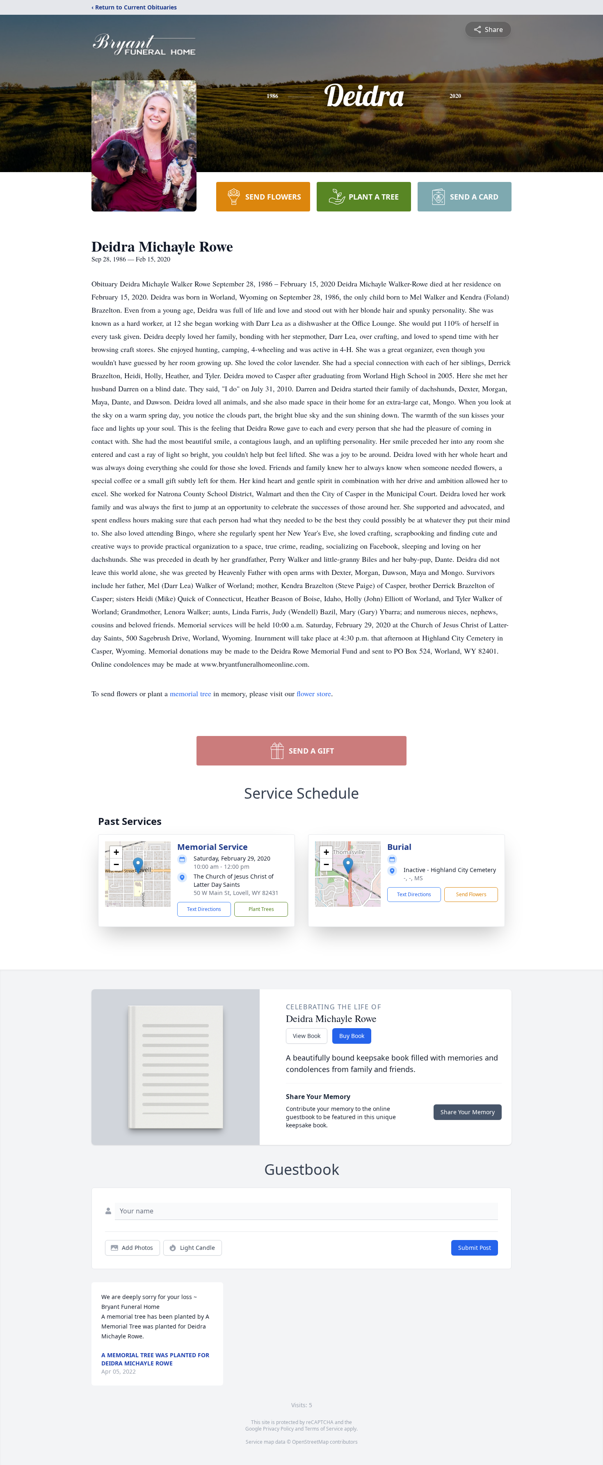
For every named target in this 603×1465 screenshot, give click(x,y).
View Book (306, 1036)
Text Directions (204, 909)
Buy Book (351, 1036)
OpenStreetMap (310, 1441)
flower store (314, 693)
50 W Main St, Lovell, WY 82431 (236, 893)
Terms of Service (324, 1428)
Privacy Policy (278, 1428)
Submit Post (474, 1247)
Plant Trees (261, 909)
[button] (138, 865)
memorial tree (190, 693)
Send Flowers (471, 894)
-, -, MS (413, 878)
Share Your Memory (468, 1112)
